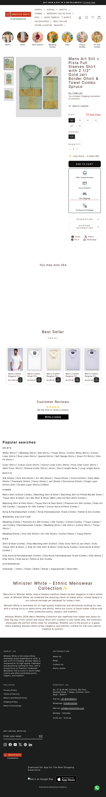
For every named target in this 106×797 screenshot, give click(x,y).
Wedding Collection (59, 13)
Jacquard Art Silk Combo (30, 506)
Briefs (36, 569)
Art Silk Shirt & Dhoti (37, 498)
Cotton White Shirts (78, 453)
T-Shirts (66, 17)
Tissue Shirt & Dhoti (13, 498)
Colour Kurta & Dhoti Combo (62, 506)
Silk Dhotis (8, 478)
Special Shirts (45, 456)
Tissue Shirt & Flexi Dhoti (48, 503)
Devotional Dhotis (72, 481)
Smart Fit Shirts (85, 456)
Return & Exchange (12, 706)
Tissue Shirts (58, 453)
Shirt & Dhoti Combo (14, 543)
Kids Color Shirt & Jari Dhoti (74, 543)
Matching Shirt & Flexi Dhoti (18, 503)
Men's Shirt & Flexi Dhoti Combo (68, 498)
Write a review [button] (53, 417)
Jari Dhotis (54, 481)
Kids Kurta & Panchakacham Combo (22, 555)
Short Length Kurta (67, 468)
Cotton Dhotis (78, 478)
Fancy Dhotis (39, 481)
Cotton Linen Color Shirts (55, 465)
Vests (19, 569)
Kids (37, 17)
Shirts (39, 9)
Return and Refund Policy (15, 698)
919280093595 (70, 703)
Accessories (42, 21)
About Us (57, 656)
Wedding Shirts (28, 453)
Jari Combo (9, 525)
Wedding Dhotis (11, 533)
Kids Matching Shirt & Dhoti (42, 543)
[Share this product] (98, 59)
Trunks (27, 569)
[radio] (72, 120)
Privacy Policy (10, 690)
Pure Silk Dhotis (25, 478)
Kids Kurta (22, 559)
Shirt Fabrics (52, 17)
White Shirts (9, 453)
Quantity (75, 144)
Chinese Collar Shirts (35, 468)
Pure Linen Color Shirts (83, 465)
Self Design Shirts (65, 456)
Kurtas (51, 9)
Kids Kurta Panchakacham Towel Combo (65, 555)
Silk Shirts (43, 453)
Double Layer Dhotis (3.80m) (33, 484)
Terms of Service (12, 694)
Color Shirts (9, 465)
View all (53, 338)
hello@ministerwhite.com (72, 708)
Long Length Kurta (90, 468)
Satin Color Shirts (12, 468)
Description (85, 219)
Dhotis (63, 9)
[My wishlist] (93, 17)
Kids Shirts (8, 559)
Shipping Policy (11, 702)
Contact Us (58, 664)
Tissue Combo (92, 522)
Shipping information (84, 227)
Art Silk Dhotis (44, 478)
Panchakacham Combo (29, 525)
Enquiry (59, 25)
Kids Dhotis (95, 555)
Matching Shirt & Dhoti (46, 494)
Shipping (85, 96)
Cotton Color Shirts (28, 465)
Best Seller (60, 21)
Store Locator (43, 25)
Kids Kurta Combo (68, 547)
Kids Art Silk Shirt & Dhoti (42, 547)
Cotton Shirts (83, 525)
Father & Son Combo (89, 512)
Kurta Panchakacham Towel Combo (57, 512)
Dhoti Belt (72, 569)
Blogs (55, 660)
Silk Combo (57, 522)
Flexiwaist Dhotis (21, 481)
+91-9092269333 (69, 699)
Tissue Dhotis (61, 478)
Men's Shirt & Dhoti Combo (17, 494)
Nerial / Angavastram (53, 569)
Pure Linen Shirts (27, 456)
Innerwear (8, 569)
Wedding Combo (11, 522)
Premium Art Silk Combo (78, 503)
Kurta (52, 468)
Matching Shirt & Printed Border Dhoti (81, 494)
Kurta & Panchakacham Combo (19, 512)
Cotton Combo (74, 522)
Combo (39, 13)
